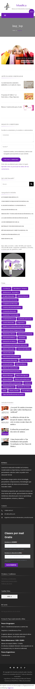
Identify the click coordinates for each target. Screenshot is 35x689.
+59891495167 (8, 510)
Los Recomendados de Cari (9, 222)
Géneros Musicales (8, 349)
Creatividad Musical (9, 319)
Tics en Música (26, 390)
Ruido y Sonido (14, 390)
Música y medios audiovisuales (12, 383)
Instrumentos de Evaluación (11, 356)
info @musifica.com (9, 514)
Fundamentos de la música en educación (15, 345)
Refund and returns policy (9, 581)
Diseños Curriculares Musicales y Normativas (16, 326)
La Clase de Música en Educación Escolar (13, 218)
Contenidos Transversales (11, 315)
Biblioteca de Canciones (10, 300)
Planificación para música (9, 234)
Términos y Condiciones (8, 579)
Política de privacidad (24, 681)
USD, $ (9, 596)
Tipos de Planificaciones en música (13, 394)
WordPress (15, 681)
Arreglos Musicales (8, 296)
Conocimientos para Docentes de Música (13, 201)
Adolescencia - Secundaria (11, 292)
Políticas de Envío (6, 583)
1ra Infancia (6, 288)
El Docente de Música (9, 337)
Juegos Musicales (26, 360)
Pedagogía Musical (8, 387)
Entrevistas (22, 337)
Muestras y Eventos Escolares (11, 371)
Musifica (21, 5)
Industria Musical (8, 353)
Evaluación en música (9, 341)
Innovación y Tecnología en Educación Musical (16, 213)
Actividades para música (8, 197)
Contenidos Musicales (9, 311)
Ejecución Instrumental (25, 334)
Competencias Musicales (10, 303)
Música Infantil (7, 379)
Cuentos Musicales (8, 322)
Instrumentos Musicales (10, 360)
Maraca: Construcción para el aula (11, 107)
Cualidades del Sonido (25, 319)
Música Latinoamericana (22, 379)
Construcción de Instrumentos (12, 307)
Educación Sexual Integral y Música (13, 330)
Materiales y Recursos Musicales (11, 226)
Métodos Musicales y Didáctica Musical (13, 230)
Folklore (21, 341)
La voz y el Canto (8, 364)
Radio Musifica (5, 238)
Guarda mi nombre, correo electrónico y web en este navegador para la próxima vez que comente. (18, 153)
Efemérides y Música (9, 334)
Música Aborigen (8, 375)
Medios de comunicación (10, 368)
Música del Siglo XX (22, 375)
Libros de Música (21, 364)
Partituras (28, 383)
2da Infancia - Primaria (20, 288)
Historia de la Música (24, 349)
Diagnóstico (21, 322)
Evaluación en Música (8, 209)
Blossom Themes (26, 678)
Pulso (4, 390)
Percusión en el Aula (24, 387)
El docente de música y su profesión (12, 205)
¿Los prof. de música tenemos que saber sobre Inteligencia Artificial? (21, 409)
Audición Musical (23, 296)
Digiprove (10, 688)
